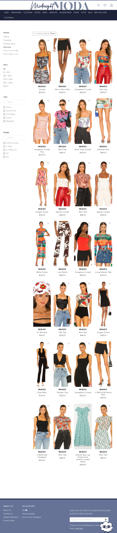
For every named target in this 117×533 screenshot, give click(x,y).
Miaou (42, 86)
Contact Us (7, 514)
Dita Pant (42, 392)
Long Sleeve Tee (103, 272)
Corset (42, 89)
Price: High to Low (10, 54)
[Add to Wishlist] (48, 41)
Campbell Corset (82, 89)
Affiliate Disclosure (10, 517)
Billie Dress (42, 272)
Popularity (7, 40)
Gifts (83, 12)
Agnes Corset (62, 212)
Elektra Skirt (103, 149)
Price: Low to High (10, 51)
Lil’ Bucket (42, 332)
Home (76, 12)
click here (79, 528)
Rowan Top (62, 392)
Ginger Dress (42, 212)
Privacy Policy (9, 521)
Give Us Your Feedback (31, 517)
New (6, 12)
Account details (28, 514)
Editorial (9, 18)
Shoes (37, 12)
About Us (7, 510)
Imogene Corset (83, 272)
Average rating (9, 44)
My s (25, 510)
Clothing (27, 12)
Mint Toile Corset (83, 149)
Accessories (66, 12)
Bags (45, 12)
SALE (90, 12)
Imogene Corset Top (42, 150)
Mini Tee (62, 149)
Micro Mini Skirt (62, 89)
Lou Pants (62, 272)
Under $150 (16, 12)
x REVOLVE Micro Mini (103, 393)
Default (6, 37)
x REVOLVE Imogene (42, 456)
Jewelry (53, 12)
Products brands (46, 33)
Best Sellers (100, 12)
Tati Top (103, 89)
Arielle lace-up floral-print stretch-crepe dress (83, 458)
